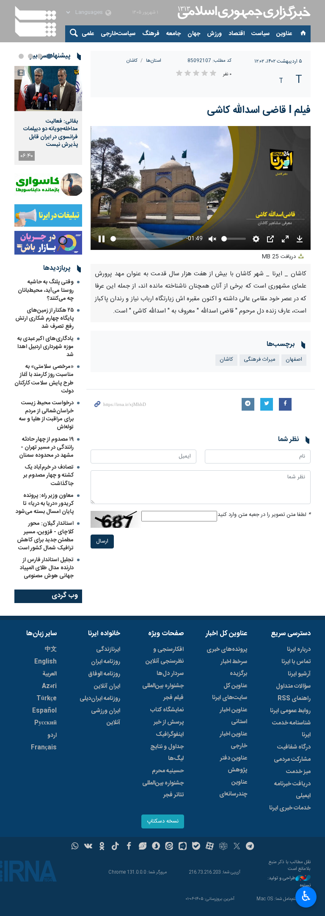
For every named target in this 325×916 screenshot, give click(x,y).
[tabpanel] (48, 115)
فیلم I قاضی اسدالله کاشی (259, 110)
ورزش (214, 34)
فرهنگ (151, 34)
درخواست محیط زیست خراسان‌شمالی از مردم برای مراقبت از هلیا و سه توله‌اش (46, 415)
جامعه (173, 34)
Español (44, 711)
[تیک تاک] (115, 847)
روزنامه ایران (105, 662)
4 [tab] (21, 56)
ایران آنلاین (107, 686)
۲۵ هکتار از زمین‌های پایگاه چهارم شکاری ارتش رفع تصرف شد (44, 318)
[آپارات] (209, 847)
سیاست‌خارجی (118, 34)
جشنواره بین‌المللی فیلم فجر (163, 692)
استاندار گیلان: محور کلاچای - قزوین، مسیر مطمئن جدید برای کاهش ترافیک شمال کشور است (45, 536)
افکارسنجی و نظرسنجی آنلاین (165, 655)
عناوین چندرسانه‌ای (233, 788)
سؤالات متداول (293, 686)
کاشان (132, 61)
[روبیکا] (223, 847)
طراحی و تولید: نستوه (289, 882)
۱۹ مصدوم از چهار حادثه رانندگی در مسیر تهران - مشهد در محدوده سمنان (46, 447)
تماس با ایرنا (296, 662)
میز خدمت (298, 772)
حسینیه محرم (168, 771)
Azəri (49, 686)
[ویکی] (88, 847)
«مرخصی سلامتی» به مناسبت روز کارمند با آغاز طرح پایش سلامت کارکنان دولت (44, 379)
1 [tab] (49, 56)
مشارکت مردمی (292, 759)
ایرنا (243, 12)
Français (44, 748)
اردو (52, 735)
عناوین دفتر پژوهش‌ (233, 764)
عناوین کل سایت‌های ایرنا (229, 692)
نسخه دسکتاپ (163, 821)
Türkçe (46, 699)
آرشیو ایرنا (299, 674)
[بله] (196, 847)
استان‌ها (153, 61)
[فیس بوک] (129, 847)
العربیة (49, 674)
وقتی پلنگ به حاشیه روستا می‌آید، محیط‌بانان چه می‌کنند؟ (46, 290)
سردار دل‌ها (170, 674)
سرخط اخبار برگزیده (233, 668)
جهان (193, 34)
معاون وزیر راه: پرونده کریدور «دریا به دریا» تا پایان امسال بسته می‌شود (45, 503)
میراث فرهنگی (259, 359)
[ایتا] (169, 847)
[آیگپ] (182, 847)
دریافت (279, 256)
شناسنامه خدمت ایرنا (291, 729)
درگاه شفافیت (294, 747)
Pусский (45, 723)
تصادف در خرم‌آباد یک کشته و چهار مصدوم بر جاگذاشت (48, 475)
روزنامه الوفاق (104, 674)
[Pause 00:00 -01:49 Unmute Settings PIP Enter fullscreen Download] (201, 188)
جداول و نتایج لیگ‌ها (167, 753)
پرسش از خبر (169, 722)
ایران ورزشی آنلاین (105, 717)
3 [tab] (30, 56)
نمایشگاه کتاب (167, 710)
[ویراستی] (142, 847)
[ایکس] (236, 847)
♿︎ (306, 896)
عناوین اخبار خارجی (233, 740)
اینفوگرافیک (170, 735)
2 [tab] (39, 56)
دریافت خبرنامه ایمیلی (292, 790)
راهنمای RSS (294, 699)
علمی (88, 34)
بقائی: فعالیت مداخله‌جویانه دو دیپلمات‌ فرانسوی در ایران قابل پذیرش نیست (50, 133)
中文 (51, 649)
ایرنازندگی (108, 649)
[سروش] (156, 847)
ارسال (102, 541)
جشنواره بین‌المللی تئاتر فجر (163, 789)
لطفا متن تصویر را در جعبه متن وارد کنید (264, 515)
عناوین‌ (284, 34)
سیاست (260, 34)
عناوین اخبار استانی (233, 716)
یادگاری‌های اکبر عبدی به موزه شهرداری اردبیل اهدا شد (45, 346)
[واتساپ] (75, 847)
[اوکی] (101, 847)
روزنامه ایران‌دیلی (100, 699)
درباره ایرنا (299, 649)
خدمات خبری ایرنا (290, 808)
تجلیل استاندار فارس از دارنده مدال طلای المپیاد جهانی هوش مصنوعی (47, 568)
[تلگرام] (250, 847)
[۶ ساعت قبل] (48, 88)
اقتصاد (237, 34)
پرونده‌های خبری (227, 649)
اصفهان (294, 359)
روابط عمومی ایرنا (290, 711)
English (45, 662)
